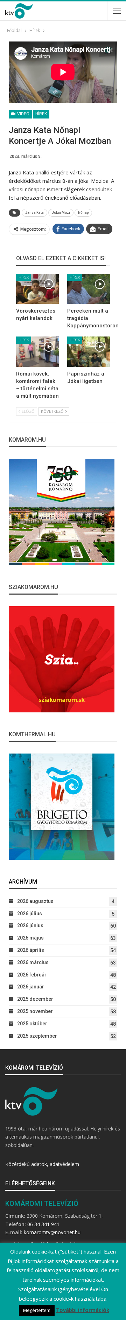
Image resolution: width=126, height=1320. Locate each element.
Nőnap (83, 212)
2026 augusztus (35, 901)
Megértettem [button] (36, 1310)
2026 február (32, 975)
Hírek (41, 113)
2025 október (32, 1023)
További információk (82, 1309)
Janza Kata (34, 212)
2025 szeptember (37, 1036)
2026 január (30, 986)
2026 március (33, 962)
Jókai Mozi (61, 212)
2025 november (35, 1011)
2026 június (30, 925)
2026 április (30, 950)
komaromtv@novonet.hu (52, 1232)
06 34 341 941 (43, 1224)
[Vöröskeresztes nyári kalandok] (37, 289)
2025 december (35, 999)
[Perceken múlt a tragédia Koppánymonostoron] (88, 289)
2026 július (29, 913)
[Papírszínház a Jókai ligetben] (88, 351)
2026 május (30, 938)
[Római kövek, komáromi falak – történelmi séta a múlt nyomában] (37, 351)
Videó (22, 113)
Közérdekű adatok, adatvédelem (42, 1164)
